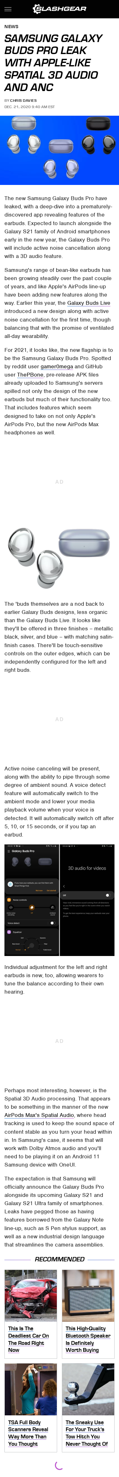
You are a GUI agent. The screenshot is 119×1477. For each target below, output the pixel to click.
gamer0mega (57, 366)
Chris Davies (23, 100)
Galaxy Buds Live (88, 302)
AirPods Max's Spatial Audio (39, 1115)
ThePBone (30, 374)
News (11, 27)
